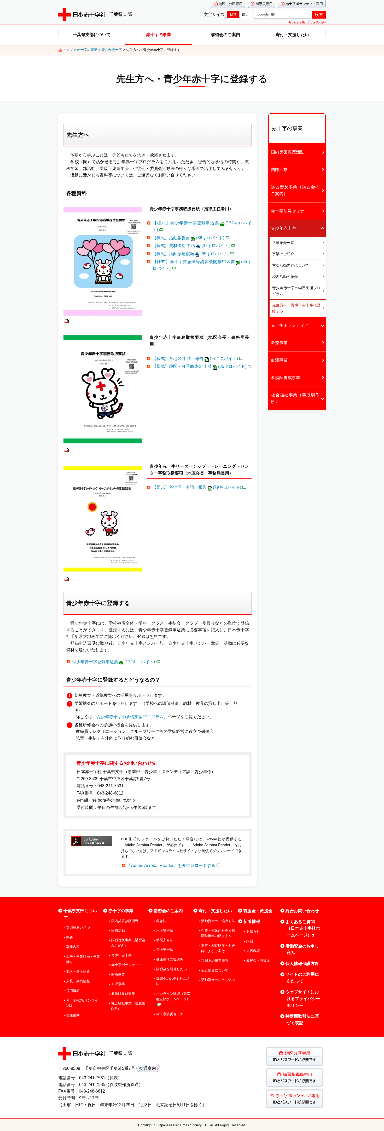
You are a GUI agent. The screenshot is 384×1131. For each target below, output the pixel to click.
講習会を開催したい (171, 969)
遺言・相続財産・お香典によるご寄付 (218, 948)
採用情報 (73, 991)
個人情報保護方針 (302, 963)
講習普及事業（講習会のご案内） (295, 190)
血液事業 (279, 360)
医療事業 (279, 342)
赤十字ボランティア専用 (304, 4)
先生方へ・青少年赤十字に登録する (296, 308)
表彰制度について (214, 970)
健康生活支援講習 (169, 959)
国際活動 (279, 169)
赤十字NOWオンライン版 (82, 1003)
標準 (233, 14)
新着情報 (251, 921)
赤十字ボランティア (290, 325)
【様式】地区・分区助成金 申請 (199, 366)
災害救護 (253, 951)
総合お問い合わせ (302, 911)
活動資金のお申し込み (218, 980)
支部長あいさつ (78, 927)
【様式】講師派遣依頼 (190, 254)
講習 (249, 941)
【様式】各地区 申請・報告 (195, 358)
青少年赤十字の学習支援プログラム (130, 717)
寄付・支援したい (292, 34)
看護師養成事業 (285, 377)
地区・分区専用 (230, 4)
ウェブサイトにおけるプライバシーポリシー (303, 998)
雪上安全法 (164, 950)
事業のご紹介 (283, 254)
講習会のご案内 (225, 34)
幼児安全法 (164, 940)
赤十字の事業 (158, 34)
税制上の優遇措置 (214, 961)
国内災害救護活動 (287, 152)
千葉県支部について (91, 34)
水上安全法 (164, 931)
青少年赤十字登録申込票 (113, 662)
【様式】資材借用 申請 (191, 245)
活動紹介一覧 (283, 243)
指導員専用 (263, 4)
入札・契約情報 (78, 981)
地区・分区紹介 (78, 971)
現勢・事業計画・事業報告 (83, 959)
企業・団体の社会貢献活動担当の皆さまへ (218, 933)
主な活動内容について (290, 265)
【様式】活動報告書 (188, 238)
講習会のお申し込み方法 (173, 981)
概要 (69, 937)
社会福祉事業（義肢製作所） (295, 398)
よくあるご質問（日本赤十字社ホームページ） (303, 928)
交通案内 (73, 1015)
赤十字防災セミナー (290, 211)
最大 (245, 14)
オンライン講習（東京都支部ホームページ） (173, 996)
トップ (68, 50)
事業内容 (73, 947)
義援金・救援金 (257, 911)
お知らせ (253, 931)
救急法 (161, 921)
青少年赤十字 (112, 50)
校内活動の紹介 (285, 277)
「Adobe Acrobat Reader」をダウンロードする (171, 865)
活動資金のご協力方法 (218, 921)
